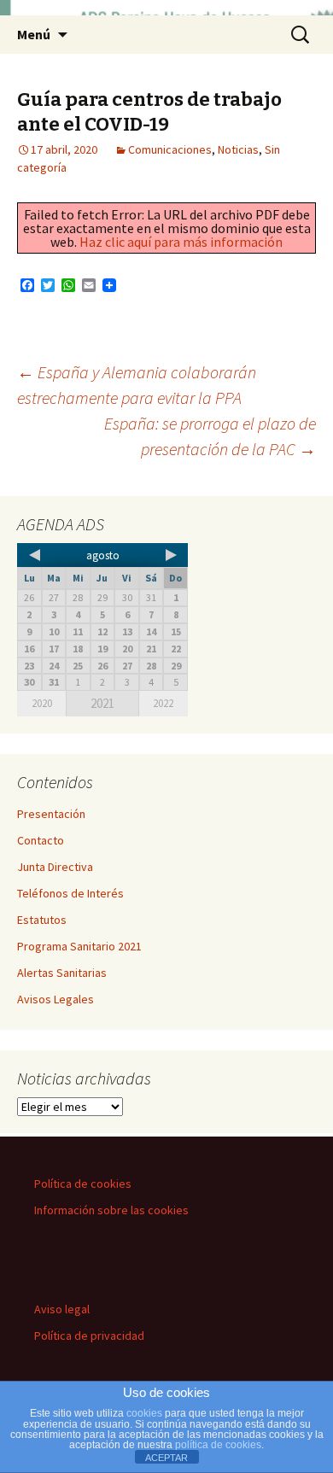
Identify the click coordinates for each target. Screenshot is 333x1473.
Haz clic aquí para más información (181, 241)
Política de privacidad (89, 1335)
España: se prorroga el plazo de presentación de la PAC (210, 435)
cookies (144, 1413)
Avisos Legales (55, 999)
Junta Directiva (55, 866)
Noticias (238, 149)
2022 (163, 703)
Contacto (40, 840)
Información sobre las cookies (111, 1210)
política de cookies (218, 1445)
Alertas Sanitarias (62, 972)
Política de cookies (82, 1183)
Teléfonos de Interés (70, 893)
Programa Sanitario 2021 (79, 946)
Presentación (51, 813)
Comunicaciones (170, 149)
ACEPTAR (166, 1458)
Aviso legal (62, 1309)
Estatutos (42, 919)
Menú (33, 34)
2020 (42, 703)
